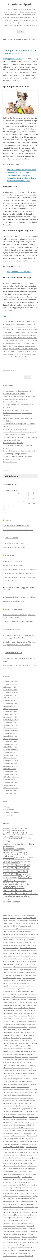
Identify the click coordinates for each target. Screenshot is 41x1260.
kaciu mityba (20, 1209)
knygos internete (10, 854)
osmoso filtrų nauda (20, 923)
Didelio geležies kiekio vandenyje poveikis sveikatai (20, 569)
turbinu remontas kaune (10, 1196)
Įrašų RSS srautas (8, 810)
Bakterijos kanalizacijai (13, 653)
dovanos (7, 836)
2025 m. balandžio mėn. (11, 698)
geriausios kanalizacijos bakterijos (13, 1174)
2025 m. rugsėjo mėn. (10, 690)
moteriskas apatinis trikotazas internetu (19, 859)
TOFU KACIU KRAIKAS (10, 351)
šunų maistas (13, 349)
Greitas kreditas (33, 1231)
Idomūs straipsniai (20, 4)
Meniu (20, 31)
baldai (22, 835)
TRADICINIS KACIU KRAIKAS (18, 354)
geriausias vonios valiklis (30, 1092)
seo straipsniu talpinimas (19, 1065)
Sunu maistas (21, 1226)
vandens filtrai (13, 887)
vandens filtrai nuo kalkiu (20, 893)
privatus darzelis (8, 1182)
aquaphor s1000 (24, 1043)
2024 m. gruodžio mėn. (10, 709)
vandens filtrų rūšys (9, 980)
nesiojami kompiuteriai (11, 863)
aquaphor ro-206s (26, 1038)
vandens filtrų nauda (14, 978)
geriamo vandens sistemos (21, 994)
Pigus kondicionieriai (9, 1220)
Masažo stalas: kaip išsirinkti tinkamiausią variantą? (20, 432)
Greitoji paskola (9, 1234)
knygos (23, 852)
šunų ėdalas (26, 346)
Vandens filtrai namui (10, 462)
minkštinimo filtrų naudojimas (20, 926)
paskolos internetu (14, 880)
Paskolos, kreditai (27, 1237)
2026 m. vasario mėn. (10, 681)
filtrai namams (22, 951)
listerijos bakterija (14, 1169)
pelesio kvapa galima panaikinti (26, 1051)
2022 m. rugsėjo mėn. (10, 744)
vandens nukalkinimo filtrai (24, 991)
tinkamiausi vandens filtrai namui (19, 953)
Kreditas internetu (8, 1231)
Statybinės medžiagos (25, 1223)
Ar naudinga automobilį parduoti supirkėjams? (18, 391)
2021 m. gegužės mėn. (10, 774)
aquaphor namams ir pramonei (13, 1010)
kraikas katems (20, 332)
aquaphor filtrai (33, 1000)
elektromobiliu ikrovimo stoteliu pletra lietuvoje (19, 1095)
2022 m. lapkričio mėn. (10, 741)
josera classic (21, 1114)
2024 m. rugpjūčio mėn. (10, 720)
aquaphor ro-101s (8, 1035)
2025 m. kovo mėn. (9, 701)
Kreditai (5, 1237)
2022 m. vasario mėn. (10, 755)
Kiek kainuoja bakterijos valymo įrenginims (24, 1150)
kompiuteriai (22, 854)
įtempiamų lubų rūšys (25, 1256)
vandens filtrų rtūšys (22, 964)
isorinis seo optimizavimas (19, 1120)
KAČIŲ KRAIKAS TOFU (21, 330)
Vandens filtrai (7, 1212)
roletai (21, 882)
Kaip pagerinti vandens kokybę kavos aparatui (18, 573)
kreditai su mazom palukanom (25, 857)
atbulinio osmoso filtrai (29, 934)
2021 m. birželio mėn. (10, 771)
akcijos (10, 828)
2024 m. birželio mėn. (10, 725)
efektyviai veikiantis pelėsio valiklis (13, 1111)
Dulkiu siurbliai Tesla (15, 1133)
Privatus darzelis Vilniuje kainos (23, 1139)
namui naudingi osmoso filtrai (25, 940)
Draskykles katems (9, 1229)
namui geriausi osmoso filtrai (22, 975)
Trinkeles (32, 1218)
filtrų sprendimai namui (28, 956)
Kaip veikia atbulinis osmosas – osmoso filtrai (18, 530)
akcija (5, 828)
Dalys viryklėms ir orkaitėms (13, 1152)
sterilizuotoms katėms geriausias (13, 1090)
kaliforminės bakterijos (18, 1136)
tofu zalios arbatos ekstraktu (24, 1201)
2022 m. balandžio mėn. (11, 750)
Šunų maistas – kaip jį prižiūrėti (19, 172)
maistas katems (17, 335)
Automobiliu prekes (9, 1226)
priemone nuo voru (9, 1054)
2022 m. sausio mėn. (9, 758)
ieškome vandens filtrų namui (12, 959)
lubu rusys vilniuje (14, 1193)
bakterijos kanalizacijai (11, 834)
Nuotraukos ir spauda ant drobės (14, 601)
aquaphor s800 (21, 1021)
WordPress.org (8, 815)
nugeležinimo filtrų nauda (11, 983)
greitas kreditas (9, 846)
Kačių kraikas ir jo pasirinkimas (19, 272)
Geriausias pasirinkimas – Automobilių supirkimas (19, 597)
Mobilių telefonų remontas (12, 459)
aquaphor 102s (14, 1046)
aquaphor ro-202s (21, 1035)
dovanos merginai (18, 837)
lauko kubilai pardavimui (24, 1054)
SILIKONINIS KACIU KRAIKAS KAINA (18, 341)
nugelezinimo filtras (16, 865)
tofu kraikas (22, 351)
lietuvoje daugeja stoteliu (11, 1098)
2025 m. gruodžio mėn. (10, 684)
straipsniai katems (25, 1196)
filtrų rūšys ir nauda (23, 929)
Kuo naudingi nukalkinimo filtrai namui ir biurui (19, 451)
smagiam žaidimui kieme (11, 1076)
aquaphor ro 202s (25, 1046)
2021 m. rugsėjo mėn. (10, 763)
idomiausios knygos (11, 852)
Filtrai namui (9, 555)
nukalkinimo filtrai (15, 871)
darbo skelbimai (28, 835)
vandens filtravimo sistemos (27, 945)
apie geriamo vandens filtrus (20, 937)
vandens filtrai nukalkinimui (16, 931)
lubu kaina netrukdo (27, 1185)
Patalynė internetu (11, 538)
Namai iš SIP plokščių (18, 1147)
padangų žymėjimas (9, 918)
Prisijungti (6, 807)
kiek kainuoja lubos (26, 1190)
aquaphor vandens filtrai (18, 1000)
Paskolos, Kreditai (20, 1234)
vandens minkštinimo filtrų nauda (23, 986)
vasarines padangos (11, 901)
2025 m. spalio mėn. (9, 687)
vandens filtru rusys (9, 1021)
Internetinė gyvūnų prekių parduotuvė (21, 170)
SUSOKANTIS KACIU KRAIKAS (28, 349)
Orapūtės (10, 1199)
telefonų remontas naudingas (20, 1079)
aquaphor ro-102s (13, 1024)
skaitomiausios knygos (13, 884)
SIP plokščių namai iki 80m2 (22, 1125)
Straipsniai (32, 1229)
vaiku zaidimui (13, 1171)
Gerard (25, 1218)
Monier (19, 1218)
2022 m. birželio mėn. (10, 747)
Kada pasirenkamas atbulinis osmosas (15, 410)
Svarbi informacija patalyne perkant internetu (18, 456)
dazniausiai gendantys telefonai (22, 1081)
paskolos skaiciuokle (10, 882)
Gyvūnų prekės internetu (12, 59)
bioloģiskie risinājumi (26, 1171)
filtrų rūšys (20, 921)
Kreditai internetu (21, 1229)
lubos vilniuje (25, 1193)
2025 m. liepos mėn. (9, 695)
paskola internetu (10, 877)
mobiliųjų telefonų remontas (20, 1087)
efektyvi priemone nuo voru (27, 1109)
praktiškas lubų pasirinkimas (22, 1245)
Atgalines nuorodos (23, 1220)
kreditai (8, 857)
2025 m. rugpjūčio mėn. (10, 692)
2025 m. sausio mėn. (9, 706)
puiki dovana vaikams (26, 1073)
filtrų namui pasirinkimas (10, 948)
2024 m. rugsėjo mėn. (10, 717)
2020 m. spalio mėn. (9, 793)
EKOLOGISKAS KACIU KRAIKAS (27, 324)
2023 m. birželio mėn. (10, 736)
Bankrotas (28, 1209)
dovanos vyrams (25, 838)
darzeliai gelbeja (27, 1177)
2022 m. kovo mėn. (9, 752)
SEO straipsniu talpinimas (14, 609)
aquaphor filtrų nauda (21, 1013)
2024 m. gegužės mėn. (10, 728)
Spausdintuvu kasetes (10, 1223)
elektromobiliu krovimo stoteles (13, 1207)
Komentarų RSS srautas (11, 812)
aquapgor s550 (25, 1024)
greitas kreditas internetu (14, 848)
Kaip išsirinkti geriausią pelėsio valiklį (15, 454)
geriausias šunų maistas (11, 327)
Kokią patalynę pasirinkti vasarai (13, 543)
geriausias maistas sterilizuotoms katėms (16, 1084)
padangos (26, 874)
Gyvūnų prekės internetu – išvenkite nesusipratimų (20, 52)
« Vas (4, 512)
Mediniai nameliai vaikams (21, 1212)
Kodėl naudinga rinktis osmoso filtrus (15, 429)
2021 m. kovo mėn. (9, 780)
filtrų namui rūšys (24, 970)
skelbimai (27, 884)
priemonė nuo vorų (9, 1057)
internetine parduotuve (28, 915)
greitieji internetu (30, 1239)
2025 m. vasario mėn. (10, 703)
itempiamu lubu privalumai (11, 1185)
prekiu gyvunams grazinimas (24, 1204)
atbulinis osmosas (15, 832)
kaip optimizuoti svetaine (21, 1122)
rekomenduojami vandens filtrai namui (25, 967)
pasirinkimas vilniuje (9, 1179)
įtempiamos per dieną (10, 1256)
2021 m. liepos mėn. (9, 769)
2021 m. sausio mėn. (9, 785)
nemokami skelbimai (24, 861)
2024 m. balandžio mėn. (11, 731)
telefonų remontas (22, 1057)
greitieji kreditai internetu (12, 850)
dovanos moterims (11, 838)
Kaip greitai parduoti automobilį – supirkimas (18, 622)
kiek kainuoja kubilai (31, 1090)
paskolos (25, 877)
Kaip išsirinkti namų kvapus (12, 402)
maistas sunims (28, 335)
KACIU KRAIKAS (8, 330)
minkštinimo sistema (9, 929)
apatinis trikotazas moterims (13, 830)
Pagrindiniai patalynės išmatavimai (14, 547)
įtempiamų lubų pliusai (27, 1242)
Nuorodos (6, 316)
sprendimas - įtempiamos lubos (13, 1248)
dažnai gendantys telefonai (12, 1092)
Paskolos (30, 1234)
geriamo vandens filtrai (19, 844)
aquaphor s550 (29, 1040)
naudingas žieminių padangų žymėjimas (15, 1103)
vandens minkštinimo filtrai (25, 980)
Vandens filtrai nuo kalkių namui (14, 394)
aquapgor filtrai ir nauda (15, 1016)
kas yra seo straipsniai (20, 1117)
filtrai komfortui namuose (28, 948)
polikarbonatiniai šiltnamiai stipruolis (14, 1166)
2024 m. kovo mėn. (9, 733)
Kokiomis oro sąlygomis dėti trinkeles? (16, 526)
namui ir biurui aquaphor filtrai (17, 1027)
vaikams (29, 1155)
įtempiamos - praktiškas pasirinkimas (19, 1253)
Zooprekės (20, 321)
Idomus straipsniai (13, 915)
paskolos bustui (29, 1207)
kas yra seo (33, 1057)
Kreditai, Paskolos (14, 1237)
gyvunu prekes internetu (27, 327)
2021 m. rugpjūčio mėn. (10, 766)
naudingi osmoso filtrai (24, 942)
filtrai (7, 841)
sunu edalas (18, 346)
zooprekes (10, 357)
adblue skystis (30, 1174)
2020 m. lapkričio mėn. (10, 791)
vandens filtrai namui (17, 890)
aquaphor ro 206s (8, 1049)
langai (5, 859)
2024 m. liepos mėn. (9, 722)
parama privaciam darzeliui (11, 1177)
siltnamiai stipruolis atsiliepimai (23, 1163)
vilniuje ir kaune (16, 1250)
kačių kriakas (33, 330)
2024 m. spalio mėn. (9, 714)
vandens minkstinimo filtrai (19, 897)
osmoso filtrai (12, 874)
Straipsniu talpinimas (12, 630)
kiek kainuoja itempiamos (11, 1190)
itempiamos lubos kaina (28, 1188)
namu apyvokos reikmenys (12, 1155)
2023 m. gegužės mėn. (10, 739)
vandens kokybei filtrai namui (17, 961)
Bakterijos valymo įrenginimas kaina (14, 1141)
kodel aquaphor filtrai (25, 1030)
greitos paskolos (18, 1239)
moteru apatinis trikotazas (10, 861)
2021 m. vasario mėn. (10, 782)
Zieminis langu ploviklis (21, 1199)
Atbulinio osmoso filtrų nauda (13, 565)
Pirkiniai (13, 321)
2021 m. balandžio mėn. (11, 777)
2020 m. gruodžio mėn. (10, 788)
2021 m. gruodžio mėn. (10, 761)
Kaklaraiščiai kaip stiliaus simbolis (14, 435)
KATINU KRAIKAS (8, 332)
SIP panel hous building (30, 1152)
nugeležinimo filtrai (16, 868)
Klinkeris (8, 520)
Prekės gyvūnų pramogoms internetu (21, 175)
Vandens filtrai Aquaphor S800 (13, 443)
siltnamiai (34, 1193)
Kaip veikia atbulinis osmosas (12, 561)
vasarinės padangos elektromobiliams (23, 1100)
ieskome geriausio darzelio (25, 1179)
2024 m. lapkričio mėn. (10, 711)
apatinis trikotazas (20, 828)
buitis (24, 1155)
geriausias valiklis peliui (10, 1109)
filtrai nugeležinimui (31, 921)
